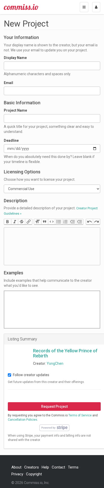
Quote (44, 222)
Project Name (15, 110)
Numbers (65, 222)
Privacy (17, 474)
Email (8, 83)
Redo (96, 222)
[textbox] (52, 246)
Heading (37, 222)
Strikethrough (21, 222)
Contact (58, 467)
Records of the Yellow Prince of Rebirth (65, 353)
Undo (89, 222)
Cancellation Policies (22, 419)
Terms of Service (80, 415)
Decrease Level (72, 222)
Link (28, 222)
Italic (14, 222)
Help (45, 467)
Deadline (11, 140)
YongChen (55, 363)
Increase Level (79, 222)
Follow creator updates (31, 375)
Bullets (58, 222)
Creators (31, 467)
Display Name (15, 58)
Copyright (34, 474)
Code (51, 222)
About (16, 467)
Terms (73, 467)
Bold (7, 222)
